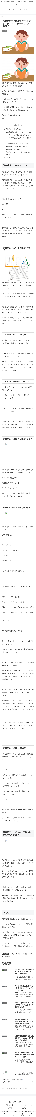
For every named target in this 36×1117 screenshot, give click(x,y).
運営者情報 (9, 1105)
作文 (13, 954)
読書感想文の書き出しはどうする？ (19, 143)
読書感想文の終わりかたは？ (17, 149)
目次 (15, 125)
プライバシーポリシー (27, 1105)
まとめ (8, 158)
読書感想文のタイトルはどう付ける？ (19, 132)
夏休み (19, 954)
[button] (32, 587)
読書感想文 (7, 957)
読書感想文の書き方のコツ (14, 129)
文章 (31, 954)
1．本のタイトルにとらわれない (19, 135)
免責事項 (9, 1108)
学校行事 (6, 954)
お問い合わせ (26, 1108)
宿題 (25, 954)
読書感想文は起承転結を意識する (18, 146)
